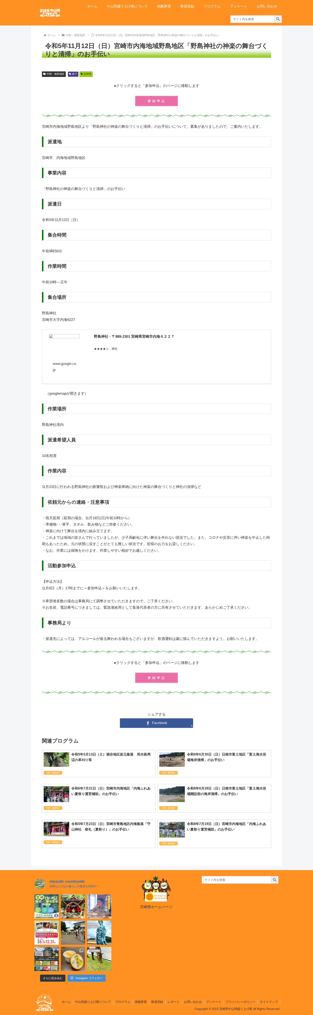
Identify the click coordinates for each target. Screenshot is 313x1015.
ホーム (66, 1002)
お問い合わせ (193, 1002)
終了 (74, 73)
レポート (173, 1002)
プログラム (122, 1002)
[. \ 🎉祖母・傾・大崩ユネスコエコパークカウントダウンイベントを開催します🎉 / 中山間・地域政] (46, 959)
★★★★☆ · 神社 (106, 348)
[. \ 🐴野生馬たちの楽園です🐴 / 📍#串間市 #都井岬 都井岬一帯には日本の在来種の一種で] (99, 959)
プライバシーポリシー (241, 1002)
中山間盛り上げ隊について (93, 1002)
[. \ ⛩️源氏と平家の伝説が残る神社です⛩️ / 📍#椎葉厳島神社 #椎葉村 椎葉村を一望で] (73, 906)
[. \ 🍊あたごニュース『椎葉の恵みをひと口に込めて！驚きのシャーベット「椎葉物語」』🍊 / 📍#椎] (73, 959)
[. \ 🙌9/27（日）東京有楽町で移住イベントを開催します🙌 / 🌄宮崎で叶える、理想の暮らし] (46, 906)
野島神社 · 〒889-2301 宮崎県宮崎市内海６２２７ (134, 337)
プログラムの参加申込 (156, 101)
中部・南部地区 (56, 73)
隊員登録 (157, 1002)
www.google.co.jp (65, 367)
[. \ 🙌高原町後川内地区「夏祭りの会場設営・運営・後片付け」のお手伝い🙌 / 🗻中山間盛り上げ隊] (73, 933)
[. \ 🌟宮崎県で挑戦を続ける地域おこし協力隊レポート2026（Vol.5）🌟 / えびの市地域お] (99, 906)
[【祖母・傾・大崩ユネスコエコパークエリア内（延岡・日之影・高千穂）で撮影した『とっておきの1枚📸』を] (46, 933)
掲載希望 (141, 1002)
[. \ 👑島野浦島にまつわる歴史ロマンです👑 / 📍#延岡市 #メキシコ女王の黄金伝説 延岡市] (99, 933)
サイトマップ (269, 1002)
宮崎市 (87, 73)
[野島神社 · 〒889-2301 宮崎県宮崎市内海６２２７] (64, 343)
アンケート (213, 1002)
